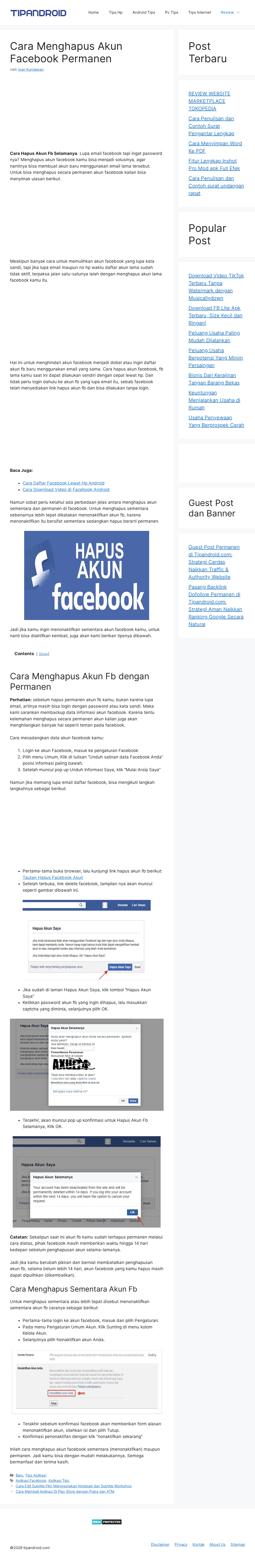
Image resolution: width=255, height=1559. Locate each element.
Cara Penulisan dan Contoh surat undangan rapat (216, 185)
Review (227, 12)
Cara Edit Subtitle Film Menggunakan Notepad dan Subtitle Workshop (74, 1486)
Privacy (181, 1544)
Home (93, 12)
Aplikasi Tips (58, 1480)
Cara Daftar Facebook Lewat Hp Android (64, 483)
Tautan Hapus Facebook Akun (53, 877)
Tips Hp (116, 12)
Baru (19, 1475)
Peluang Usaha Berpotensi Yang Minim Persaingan (216, 357)
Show (43, 654)
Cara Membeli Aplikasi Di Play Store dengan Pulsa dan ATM (65, 1491)
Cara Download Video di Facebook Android (66, 489)
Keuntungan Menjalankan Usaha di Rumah (214, 400)
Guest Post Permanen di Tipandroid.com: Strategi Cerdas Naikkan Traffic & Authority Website (214, 562)
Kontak (198, 1544)
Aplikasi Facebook (31, 1480)
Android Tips (143, 12)
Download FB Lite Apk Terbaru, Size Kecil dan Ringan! (216, 315)
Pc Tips (171, 12)
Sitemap (238, 1544)
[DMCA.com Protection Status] (107, 1523)
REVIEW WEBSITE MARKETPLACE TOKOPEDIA (209, 101)
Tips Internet (199, 12)
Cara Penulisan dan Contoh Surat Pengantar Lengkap (211, 126)
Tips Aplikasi (35, 1475)
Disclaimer (160, 1544)
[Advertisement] (87, 115)
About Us (217, 1544)
